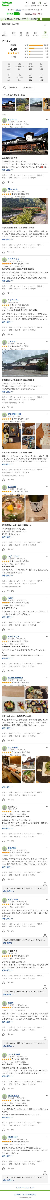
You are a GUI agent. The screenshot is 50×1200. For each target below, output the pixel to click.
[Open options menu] (46, 119)
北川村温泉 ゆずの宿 (10, 24)
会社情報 (17, 1194)
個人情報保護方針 (29, 1194)
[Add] (45, 25)
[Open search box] (4, 87)
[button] (8, 104)
